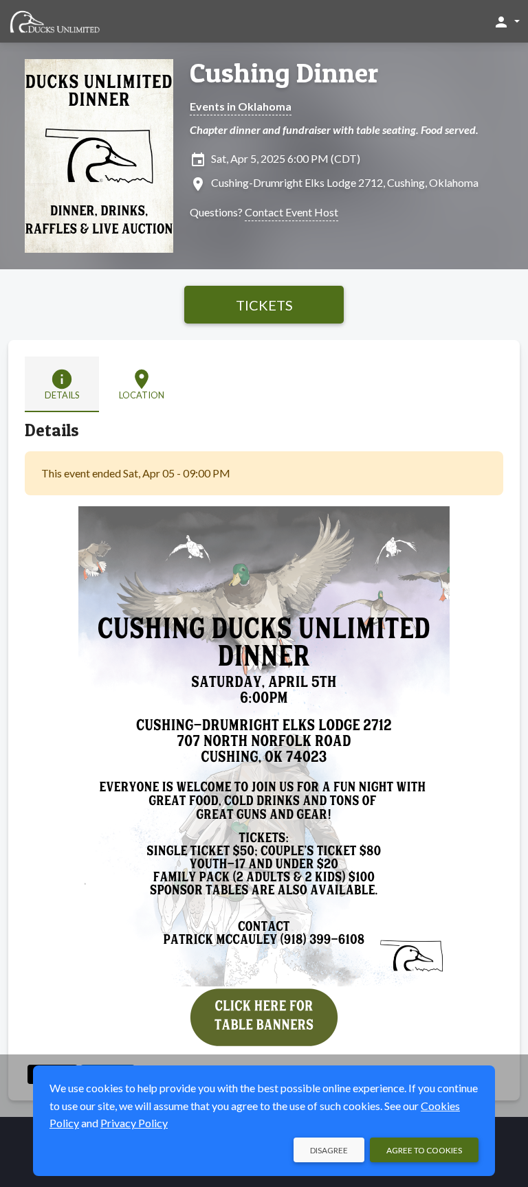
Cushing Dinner (284, 73)
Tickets (264, 305)
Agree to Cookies (424, 1150)
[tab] (62, 384)
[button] (506, 21)
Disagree (329, 1150)
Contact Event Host (291, 211)
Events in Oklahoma (241, 106)
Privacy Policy (134, 1122)
